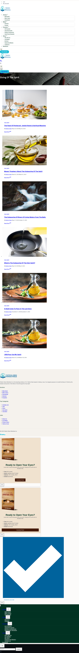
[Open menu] (1, 69)
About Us (4, 418)
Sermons (7, 23)
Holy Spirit (6, 122)
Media (4, 617)
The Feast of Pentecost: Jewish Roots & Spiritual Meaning (25, 125)
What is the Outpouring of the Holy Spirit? (19, 263)
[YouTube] (4, 434)
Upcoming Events (8, 30)
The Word (4, 411)
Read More (7, 131)
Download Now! (20, 480)
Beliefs (6, 420)
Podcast (6, 25)
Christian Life (5, 404)
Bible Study (7, 16)
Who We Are (7, 37)
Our (3, 420)
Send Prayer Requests (9, 34)
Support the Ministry (9, 42)
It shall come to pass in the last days (18, 309)
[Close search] (2, 646)
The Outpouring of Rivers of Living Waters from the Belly (25, 217)
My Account (6, 3)
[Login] (37, 63)
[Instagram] (0, 434)
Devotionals (7, 19)
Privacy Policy (5, 422)
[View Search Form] (1, 49)
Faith (3, 406)
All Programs (7, 28)
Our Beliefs (7, 39)
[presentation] (38, 105)
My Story (7, 41)
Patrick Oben (8, 128)
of (6, 423)
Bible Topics (7, 18)
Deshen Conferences (9, 32)
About (4, 633)
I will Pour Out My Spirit (12, 354)
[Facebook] (3, 434)
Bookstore (5, 46)
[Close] (2, 484)
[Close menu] (0, 605)
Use (8, 423)
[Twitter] (2, 434)
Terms (4, 423)
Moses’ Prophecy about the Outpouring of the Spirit (23, 171)
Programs (4, 397)
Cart (4, 1)
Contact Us (7, 44)
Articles (4, 609)
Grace (3, 408)
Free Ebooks (4, 51)
